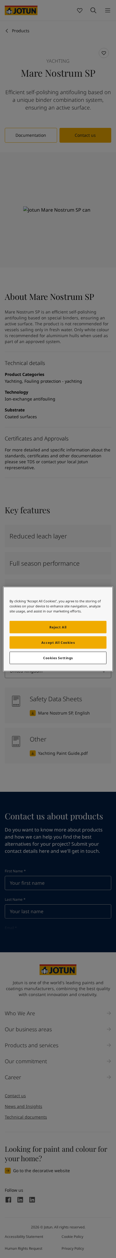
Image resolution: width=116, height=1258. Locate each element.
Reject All (58, 627)
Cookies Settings (58, 658)
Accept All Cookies (58, 642)
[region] (58, 629)
